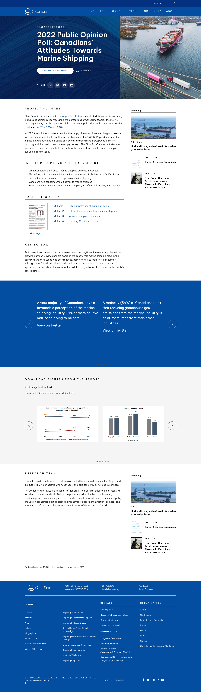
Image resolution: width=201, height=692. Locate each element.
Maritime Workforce (72, 656)
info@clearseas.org (110, 589)
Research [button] (115, 11)
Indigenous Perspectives (111, 639)
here (71, 393)
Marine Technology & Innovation (77, 645)
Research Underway (109, 620)
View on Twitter (49, 325)
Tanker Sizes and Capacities (160, 162)
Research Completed (110, 626)
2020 (60, 127)
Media (143, 626)
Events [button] (133, 11)
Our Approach (106, 610)
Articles (28, 623)
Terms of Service (39, 680)
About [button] (171, 11)
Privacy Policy (108, 680)
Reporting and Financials (151, 620)
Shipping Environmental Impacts (77, 618)
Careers (143, 641)
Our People (145, 615)
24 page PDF (38, 233)
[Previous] (29, 324)
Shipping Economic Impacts (75, 650)
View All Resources (37, 649)
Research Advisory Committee (114, 615)
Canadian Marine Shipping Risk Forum (157, 646)
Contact (159, 3)
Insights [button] (96, 11)
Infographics (30, 633)
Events (143, 631)
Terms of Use (120, 680)
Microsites (29, 613)
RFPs (142, 636)
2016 (42, 127)
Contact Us (144, 586)
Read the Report (59, 71)
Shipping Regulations (72, 661)
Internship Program (109, 644)
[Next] (172, 324)
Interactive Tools (32, 639)
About (143, 610)
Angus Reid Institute (73, 116)
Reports (28, 618)
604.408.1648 (108, 586)
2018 (49, 127)
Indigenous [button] (152, 11)
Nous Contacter (146, 589)
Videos (28, 628)
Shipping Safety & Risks (73, 613)
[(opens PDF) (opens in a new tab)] (37, 216)
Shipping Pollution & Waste (75, 623)
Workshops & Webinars (35, 644)
